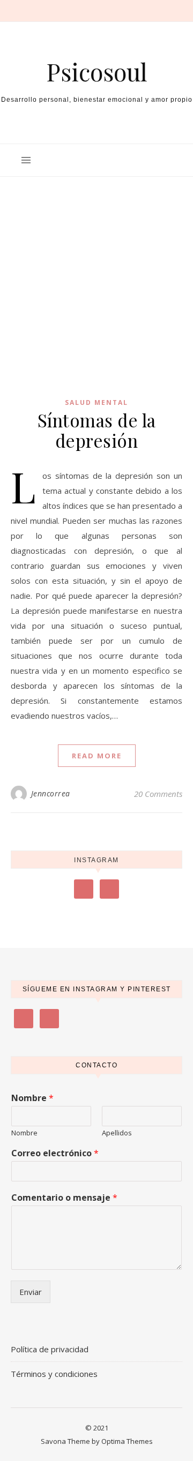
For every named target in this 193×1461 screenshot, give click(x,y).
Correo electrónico (55, 1153)
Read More (97, 755)
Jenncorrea (50, 793)
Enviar (30, 1291)
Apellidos (117, 1133)
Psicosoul (96, 71)
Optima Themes (127, 1441)
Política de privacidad (49, 1349)
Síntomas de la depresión (97, 430)
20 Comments (158, 793)
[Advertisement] (96, 270)
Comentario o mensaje (64, 1197)
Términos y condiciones (54, 1373)
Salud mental (96, 402)
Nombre (32, 1098)
